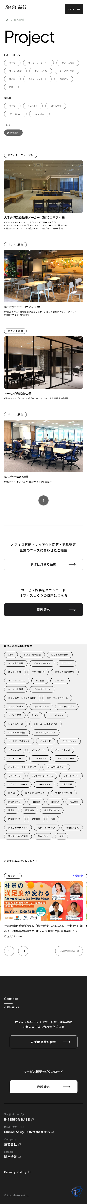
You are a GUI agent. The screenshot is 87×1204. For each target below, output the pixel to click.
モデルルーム (14, 776)
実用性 (11, 810)
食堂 (61, 836)
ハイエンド (45, 741)
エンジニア (66, 663)
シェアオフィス (56, 715)
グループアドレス (42, 689)
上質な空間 (61, 225)
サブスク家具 (14, 715)
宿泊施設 (29, 810)
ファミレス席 (14, 750)
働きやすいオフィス (15, 228)
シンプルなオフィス (45, 732)
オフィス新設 (15, 331)
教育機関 (36, 819)
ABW (8, 312)
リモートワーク (71, 776)
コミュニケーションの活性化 (20, 225)
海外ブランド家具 (46, 827)
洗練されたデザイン (18, 827)
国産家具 (58, 228)
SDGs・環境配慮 (32, 654)
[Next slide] (23, 951)
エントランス (31, 222)
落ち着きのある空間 (18, 836)
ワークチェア (44, 784)
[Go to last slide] (9, 951)
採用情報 (10, 1157)
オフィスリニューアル (20, 155)
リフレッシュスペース (42, 776)
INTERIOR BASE (17, 1119)
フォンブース (38, 750)
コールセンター (41, 706)
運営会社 (10, 1144)
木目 (53, 819)
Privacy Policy (15, 1172)
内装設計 (47, 228)
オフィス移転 (15, 244)
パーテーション (37, 398)
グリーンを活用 (48, 222)
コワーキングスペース (57, 698)
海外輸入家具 (72, 827)
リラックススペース (17, 784)
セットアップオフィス (16, 398)
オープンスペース (16, 680)
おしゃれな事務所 (59, 654)
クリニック (60, 680)
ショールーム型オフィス (45, 724)
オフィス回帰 (38, 672)
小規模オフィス (51, 810)
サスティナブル (66, 706)
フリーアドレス (69, 312)
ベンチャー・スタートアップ (22, 767)
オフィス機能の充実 (64, 672)
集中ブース (43, 836)
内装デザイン (34, 228)
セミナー (13, 875)
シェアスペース (15, 724)
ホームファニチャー (56, 767)
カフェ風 (40, 680)
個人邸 (11, 793)
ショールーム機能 (16, 732)
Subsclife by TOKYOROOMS (27, 1132)
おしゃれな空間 (21, 312)
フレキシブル (40, 758)
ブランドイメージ (44, 225)
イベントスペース (14, 222)
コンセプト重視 (15, 706)
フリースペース (15, 758)
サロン (35, 715)
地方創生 (74, 801)
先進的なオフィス (63, 793)
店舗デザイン (14, 819)
